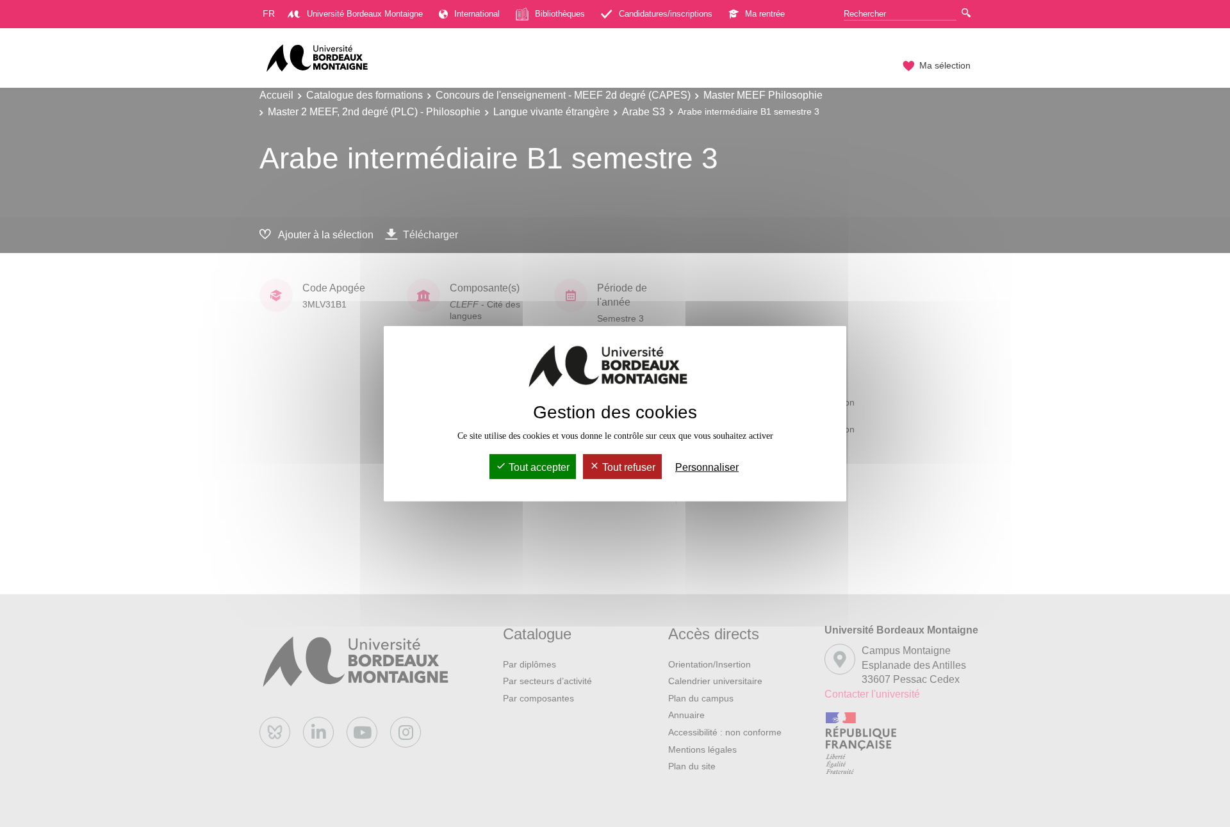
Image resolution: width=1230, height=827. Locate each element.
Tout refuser (627, 467)
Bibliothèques (560, 14)
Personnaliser (707, 467)
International (477, 14)
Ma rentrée (765, 14)
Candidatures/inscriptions (665, 14)
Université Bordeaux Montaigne (365, 14)
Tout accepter (538, 467)
